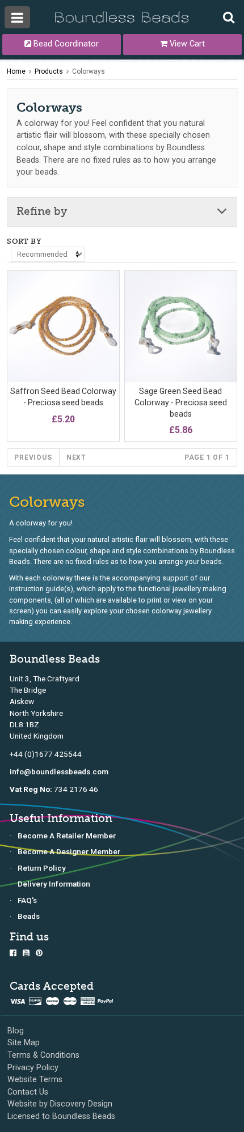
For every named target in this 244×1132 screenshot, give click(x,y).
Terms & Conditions (43, 1055)
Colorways (88, 71)
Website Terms (34, 1079)
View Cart (186, 44)
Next (76, 457)
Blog (15, 1031)
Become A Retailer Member (67, 835)
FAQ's (27, 900)
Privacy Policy (32, 1067)
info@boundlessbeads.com (59, 771)
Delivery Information (54, 883)
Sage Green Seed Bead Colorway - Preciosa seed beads (180, 402)
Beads (29, 916)
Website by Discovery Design (59, 1104)
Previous (33, 457)
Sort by (24, 241)
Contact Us (27, 1092)
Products (49, 71)
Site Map (23, 1043)
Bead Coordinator (65, 44)
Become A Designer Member (69, 851)
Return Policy (42, 867)
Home (16, 71)
